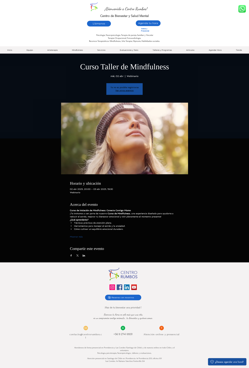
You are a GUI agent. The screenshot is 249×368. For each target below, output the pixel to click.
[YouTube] (134, 287)
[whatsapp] (242, 9)
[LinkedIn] (127, 287)
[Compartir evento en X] (77, 255)
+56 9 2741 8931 (123, 334)
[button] (129, 51)
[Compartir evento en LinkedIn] (84, 255)
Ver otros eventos (124, 90)
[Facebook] (119, 287)
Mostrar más (76, 237)
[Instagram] (112, 287)
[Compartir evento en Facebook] (71, 255)
